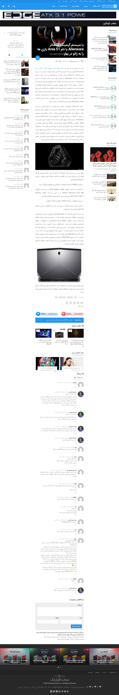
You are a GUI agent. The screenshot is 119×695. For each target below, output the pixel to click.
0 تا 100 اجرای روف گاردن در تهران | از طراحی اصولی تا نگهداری (98, 184)
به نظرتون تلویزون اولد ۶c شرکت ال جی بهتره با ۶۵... (14, 134)
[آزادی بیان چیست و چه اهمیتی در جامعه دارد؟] (111, 198)
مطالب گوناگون (109, 23)
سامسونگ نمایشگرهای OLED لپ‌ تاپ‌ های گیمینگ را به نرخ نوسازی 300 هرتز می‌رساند (58, 321)
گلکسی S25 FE (101, 1)
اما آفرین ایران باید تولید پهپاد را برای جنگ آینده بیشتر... (13, 172)
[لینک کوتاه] (56, 61)
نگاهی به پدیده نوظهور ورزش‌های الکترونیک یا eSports (45, 342)
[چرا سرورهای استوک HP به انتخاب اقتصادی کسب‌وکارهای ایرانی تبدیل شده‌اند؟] (112, 68)
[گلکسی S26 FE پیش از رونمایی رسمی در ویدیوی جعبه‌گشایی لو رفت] (25, 81)
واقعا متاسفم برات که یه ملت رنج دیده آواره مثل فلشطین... (13, 150)
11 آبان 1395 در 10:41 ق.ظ (64, 383)
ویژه (53, 6)
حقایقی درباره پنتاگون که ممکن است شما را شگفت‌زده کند (98, 176)
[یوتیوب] (72, 314)
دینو (59, 1)
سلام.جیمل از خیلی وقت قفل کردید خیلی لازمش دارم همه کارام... (14, 179)
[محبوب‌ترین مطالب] (9, 55)
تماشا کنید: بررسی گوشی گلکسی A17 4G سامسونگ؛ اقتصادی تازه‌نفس (100, 117)
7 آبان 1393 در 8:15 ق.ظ (66, 530)
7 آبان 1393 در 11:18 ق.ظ (58, 470)
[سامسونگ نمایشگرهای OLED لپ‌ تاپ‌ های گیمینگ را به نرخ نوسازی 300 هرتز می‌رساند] (25, 91)
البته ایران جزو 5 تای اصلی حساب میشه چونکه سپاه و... (14, 164)
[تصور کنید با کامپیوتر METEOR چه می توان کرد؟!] (60, 333)
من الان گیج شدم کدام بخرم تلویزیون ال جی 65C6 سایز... (13, 119)
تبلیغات (97, 672)
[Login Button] (3, 6)
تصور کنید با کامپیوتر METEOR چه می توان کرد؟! (61, 342)
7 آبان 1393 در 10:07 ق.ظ (64, 497)
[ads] (59, 15)
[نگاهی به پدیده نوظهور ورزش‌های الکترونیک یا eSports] (44, 333)
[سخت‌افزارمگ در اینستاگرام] (60, 691)
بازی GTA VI (111, 1)
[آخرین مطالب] (22, 55)
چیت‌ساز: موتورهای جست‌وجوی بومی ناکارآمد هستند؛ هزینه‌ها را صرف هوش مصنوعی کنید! (12, 63)
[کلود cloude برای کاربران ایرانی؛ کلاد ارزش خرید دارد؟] (112, 59)
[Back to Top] (59, 676)
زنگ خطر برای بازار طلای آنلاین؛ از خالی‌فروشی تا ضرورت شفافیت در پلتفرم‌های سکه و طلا (11, 100)
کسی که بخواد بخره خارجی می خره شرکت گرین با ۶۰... (14, 142)
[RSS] (68, 691)
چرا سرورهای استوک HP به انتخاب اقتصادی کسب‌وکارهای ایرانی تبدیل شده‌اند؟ (99, 68)
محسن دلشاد (73, 61)
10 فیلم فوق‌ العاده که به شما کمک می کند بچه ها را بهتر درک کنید (47, 370)
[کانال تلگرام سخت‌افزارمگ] (62, 691)
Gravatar (66, 639)
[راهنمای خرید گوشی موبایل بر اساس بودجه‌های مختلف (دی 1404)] (104, 656)
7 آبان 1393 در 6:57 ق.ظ (60, 588)
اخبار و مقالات (96, 6)
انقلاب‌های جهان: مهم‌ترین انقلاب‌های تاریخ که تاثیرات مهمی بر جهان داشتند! (104, 164)
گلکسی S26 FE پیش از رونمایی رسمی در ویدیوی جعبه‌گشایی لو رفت (11, 81)
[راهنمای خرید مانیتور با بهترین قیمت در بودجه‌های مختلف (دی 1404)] (74, 656)
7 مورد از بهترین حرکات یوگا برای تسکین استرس (99, 191)
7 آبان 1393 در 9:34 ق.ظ (66, 507)
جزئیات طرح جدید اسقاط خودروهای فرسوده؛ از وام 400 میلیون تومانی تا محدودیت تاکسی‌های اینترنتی (99, 40)
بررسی (86, 6)
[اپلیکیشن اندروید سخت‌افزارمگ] (65, 691)
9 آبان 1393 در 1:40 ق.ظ (60, 392)
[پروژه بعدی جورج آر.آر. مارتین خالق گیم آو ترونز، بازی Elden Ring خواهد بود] (76, 333)
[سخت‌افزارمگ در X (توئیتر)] (54, 691)
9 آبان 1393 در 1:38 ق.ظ (60, 412)
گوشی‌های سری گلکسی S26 (86, 1)
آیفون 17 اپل (73, 1)
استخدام (90, 672)
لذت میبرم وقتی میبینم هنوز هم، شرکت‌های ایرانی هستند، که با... (14, 126)
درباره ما (104, 672)
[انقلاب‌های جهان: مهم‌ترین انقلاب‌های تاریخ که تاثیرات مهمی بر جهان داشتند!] (103, 154)
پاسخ (75, 387)
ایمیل (57, 618)
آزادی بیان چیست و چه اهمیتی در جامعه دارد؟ (100, 198)
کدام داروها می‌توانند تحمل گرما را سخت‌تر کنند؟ (72, 369)
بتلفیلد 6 (65, 1)
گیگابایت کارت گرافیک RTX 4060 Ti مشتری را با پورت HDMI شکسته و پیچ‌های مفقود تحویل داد (12, 72)
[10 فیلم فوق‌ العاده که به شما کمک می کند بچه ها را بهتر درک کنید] (47, 363)
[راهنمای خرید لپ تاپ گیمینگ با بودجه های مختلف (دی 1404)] (15, 656)
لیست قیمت (63, 6)
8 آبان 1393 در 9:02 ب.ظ (66, 447)
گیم (56, 297)
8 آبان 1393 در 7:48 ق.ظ (66, 457)
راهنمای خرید (75, 6)
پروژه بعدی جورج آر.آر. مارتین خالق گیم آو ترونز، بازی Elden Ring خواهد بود (77, 343)
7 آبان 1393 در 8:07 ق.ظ (64, 579)
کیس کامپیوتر (62, 297)
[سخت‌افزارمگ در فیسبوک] (57, 691)
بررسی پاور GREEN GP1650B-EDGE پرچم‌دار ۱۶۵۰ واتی (99, 50)
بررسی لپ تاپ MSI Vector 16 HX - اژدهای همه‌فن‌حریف (100, 126)
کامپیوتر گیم (69, 297)
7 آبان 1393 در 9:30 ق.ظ (60, 520)
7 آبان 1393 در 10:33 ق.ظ (65, 484)
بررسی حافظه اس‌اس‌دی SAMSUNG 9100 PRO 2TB (100, 98)
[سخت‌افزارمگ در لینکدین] (51, 691)
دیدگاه (77, 378)
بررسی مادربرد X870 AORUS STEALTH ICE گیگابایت (102, 107)
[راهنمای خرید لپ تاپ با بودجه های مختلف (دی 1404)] (44, 656)
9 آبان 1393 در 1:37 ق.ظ (60, 427)
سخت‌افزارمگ (112, 672)
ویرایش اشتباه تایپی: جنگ (16, 157)
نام (80, 618)
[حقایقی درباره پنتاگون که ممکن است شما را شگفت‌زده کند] (111, 176)
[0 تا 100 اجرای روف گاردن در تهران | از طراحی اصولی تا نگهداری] (111, 183)
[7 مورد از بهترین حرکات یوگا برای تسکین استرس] (111, 191)
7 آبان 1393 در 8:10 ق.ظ (65, 539)
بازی (76, 297)
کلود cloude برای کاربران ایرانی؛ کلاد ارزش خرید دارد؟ (99, 59)
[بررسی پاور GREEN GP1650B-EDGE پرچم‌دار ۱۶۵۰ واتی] (112, 49)
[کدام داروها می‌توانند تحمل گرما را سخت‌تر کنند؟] (71, 363)
